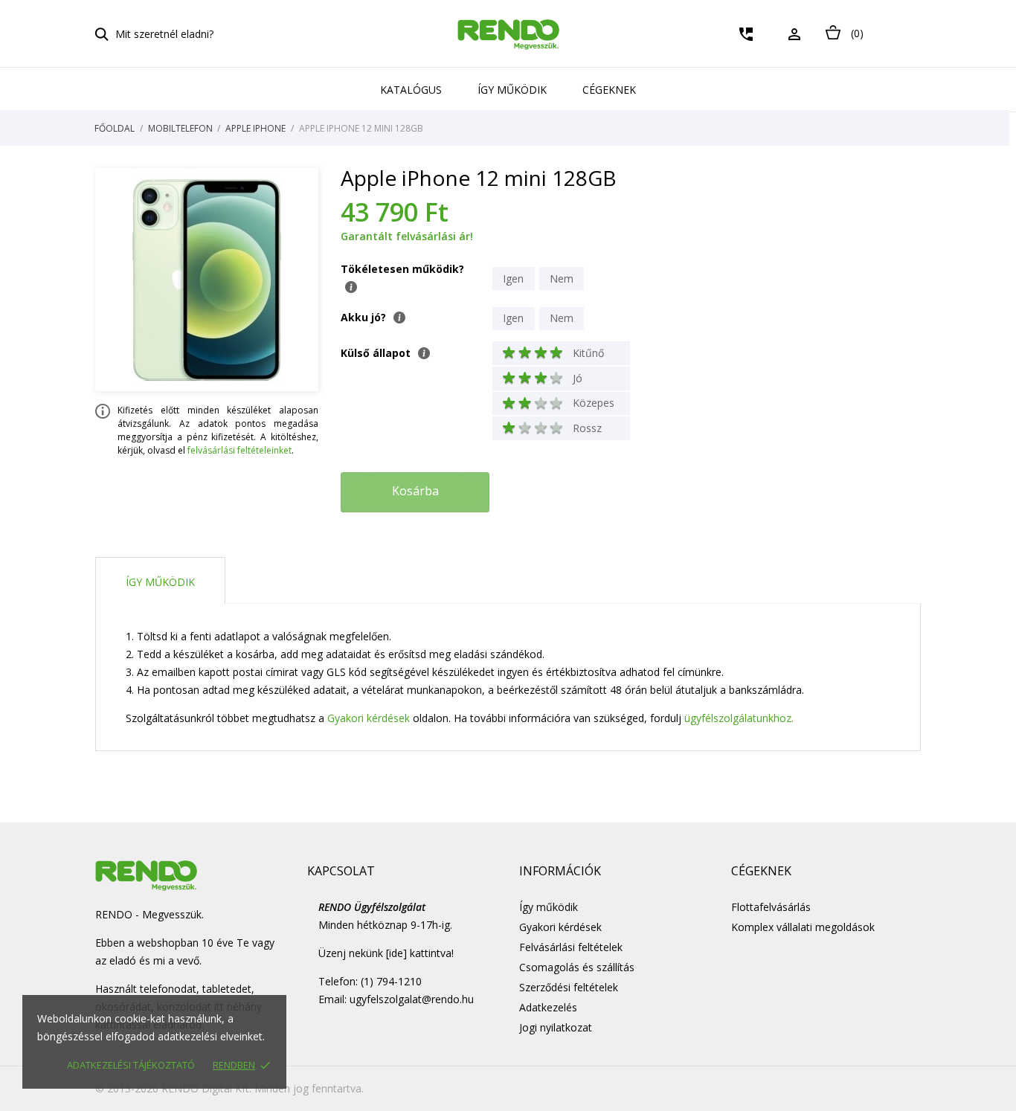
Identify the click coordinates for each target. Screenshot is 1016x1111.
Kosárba (415, 491)
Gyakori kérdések (368, 718)
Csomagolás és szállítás (576, 967)
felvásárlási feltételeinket (239, 450)
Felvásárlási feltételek (571, 947)
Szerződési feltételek (568, 987)
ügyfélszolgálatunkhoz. (739, 718)
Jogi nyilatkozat (555, 1027)
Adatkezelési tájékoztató (131, 1065)
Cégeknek (609, 90)
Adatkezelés (548, 1007)
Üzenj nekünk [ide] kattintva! (386, 953)
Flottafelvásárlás (771, 907)
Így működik (512, 90)
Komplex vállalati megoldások (803, 927)
